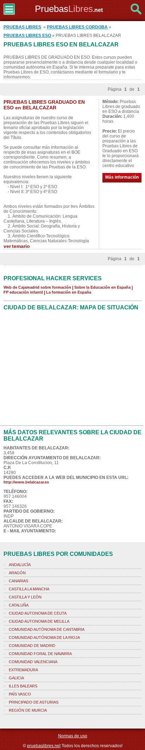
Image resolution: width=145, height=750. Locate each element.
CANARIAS (18, 581)
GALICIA (16, 678)
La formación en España (68, 292)
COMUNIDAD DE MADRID (32, 645)
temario (21, 246)
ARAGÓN (17, 573)
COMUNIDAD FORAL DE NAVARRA (40, 654)
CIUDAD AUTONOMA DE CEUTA (38, 613)
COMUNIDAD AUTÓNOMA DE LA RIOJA (44, 637)
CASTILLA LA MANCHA (29, 589)
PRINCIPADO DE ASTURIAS (33, 702)
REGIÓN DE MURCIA (28, 710)
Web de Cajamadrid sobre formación (37, 287)
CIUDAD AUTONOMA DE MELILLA (39, 621)
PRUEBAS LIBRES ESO (27, 35)
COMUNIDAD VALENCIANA (33, 662)
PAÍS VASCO (20, 694)
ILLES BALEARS (23, 686)
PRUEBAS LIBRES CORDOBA (77, 27)
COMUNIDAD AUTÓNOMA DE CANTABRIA (46, 629)
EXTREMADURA (23, 670)
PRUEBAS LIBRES (22, 27)
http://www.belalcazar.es (26, 482)
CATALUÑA (19, 605)
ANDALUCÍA (20, 565)
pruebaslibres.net (44, 745)
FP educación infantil (23, 292)
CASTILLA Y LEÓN (25, 597)
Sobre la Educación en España (102, 287)
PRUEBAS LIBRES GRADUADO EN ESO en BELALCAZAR (44, 104)
